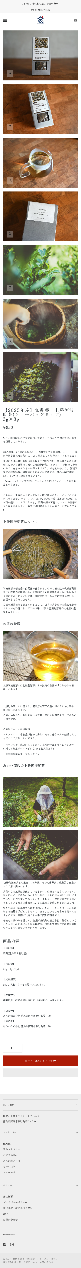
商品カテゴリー (11, 1149)
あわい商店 (8, 1104)
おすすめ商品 (10, 1155)
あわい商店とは (11, 1161)
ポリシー (7, 1185)
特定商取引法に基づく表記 (17, 1208)
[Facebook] (4, 1244)
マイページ (9, 1172)
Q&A (6, 1214)
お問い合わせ (10, 1219)
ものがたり (9, 1166)
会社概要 (8, 1196)
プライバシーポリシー (15, 1202)
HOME (7, 1143)
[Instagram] (12, 1244)
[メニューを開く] (5, 20)
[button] (40, 1073)
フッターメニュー (12, 1132)
